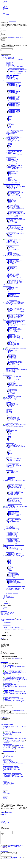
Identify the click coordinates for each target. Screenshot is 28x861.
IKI (9, 118)
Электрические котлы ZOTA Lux (15, 279)
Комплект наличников (13, 407)
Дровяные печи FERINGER (14, 85)
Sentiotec (10, 453)
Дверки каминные (12, 355)
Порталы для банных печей (14, 318)
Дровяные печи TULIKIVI (14, 95)
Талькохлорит (11, 392)
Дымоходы (11, 665)
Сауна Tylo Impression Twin (14, 574)
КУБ (9, 145)
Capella (9, 559)
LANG (9, 120)
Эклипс (10, 177)
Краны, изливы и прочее (13, 523)
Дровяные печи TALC (13, 93)
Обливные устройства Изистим (15, 445)
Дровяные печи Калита (13, 105)
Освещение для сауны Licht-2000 (15, 492)
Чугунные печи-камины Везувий (15, 165)
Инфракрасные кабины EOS (14, 581)
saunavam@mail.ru (20, 805)
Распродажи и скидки (8, 598)
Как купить (5, 8)
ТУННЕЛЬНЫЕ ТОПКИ (14, 191)
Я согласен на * (13, 710)
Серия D (10, 141)
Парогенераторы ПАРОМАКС (15, 516)
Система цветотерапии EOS (14, 502)
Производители (6, 6)
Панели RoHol (11, 384)
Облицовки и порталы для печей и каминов (13, 676)
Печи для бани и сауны (19, 666)
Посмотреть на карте (7, 812)
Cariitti (9, 437)
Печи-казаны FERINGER (14, 331)
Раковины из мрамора (13, 522)
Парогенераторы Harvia (13, 509)
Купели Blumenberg (12, 472)
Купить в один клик (15, 846)
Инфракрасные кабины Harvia (15, 582)
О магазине (5, 2)
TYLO (9, 126)
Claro (9, 560)
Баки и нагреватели (12, 134)
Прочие (10, 441)
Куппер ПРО (11, 263)
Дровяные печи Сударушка (14, 107)
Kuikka (9, 562)
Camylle (10, 459)
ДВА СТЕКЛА (11, 188)
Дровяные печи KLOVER (14, 92)
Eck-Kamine (11, 199)
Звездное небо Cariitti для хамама (15, 498)
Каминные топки (16, 669)
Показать (5, 607)
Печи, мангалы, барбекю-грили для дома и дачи (13, 678)
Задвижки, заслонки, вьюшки (14, 361)
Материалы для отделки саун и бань (11, 767)
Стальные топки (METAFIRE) (15, 230)
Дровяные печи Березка (13, 97)
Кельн (9, 174)
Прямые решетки (12, 291)
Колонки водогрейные (13, 136)
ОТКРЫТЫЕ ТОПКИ (13, 194)
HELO (9, 117)
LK (9, 447)
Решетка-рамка (11, 295)
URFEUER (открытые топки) (14, 204)
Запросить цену (12, 858)
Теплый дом (11, 247)
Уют (9, 248)
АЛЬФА (10, 234)
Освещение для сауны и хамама (10, 771)
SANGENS (10, 121)
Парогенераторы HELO (13, 512)
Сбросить (5, 608)
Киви (9, 148)
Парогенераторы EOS (13, 513)
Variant (9, 569)
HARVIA (10, 116)
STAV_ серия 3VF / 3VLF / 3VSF (15, 227)
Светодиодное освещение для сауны (16, 485)
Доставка (5, 9)
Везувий (10, 129)
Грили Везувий (11, 342)
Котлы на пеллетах (5, 614)
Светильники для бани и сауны (15, 484)
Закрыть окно (4, 47)
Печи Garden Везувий (13, 325)
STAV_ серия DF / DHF (13, 223)
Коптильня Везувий (12, 327)
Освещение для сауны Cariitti (14, 487)
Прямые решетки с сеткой (14, 293)
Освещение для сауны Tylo (14, 494)
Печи (9, 351)
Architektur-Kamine (12, 198)
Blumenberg (10, 431)
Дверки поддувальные (13, 357)
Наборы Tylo (11, 478)
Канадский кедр (11, 381)
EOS (9, 114)
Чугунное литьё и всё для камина (10, 766)
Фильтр (2, 638)
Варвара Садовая (12, 330)
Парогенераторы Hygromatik (14, 514)
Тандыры (10, 341)
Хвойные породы (12, 383)
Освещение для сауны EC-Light (15, 493)
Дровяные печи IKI (12, 90)
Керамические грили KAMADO (15, 338)
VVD (9, 127)
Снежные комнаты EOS (13, 554)
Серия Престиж (11, 406)
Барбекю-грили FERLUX (14, 335)
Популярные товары (7, 596)
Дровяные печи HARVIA (14, 89)
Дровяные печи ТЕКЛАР (14, 109)
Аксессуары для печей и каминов (10, 762)
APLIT (9, 146)
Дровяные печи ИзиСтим (14, 104)
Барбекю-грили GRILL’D (14, 336)
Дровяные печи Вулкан (13, 100)
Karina (9, 119)
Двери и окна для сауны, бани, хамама (11, 769)
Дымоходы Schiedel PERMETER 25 (16, 66)
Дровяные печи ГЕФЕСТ (14, 102)
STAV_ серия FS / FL (13, 221)
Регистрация (6, 14)
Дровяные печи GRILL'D (14, 87)
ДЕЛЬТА (10, 236)
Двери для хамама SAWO (14, 419)
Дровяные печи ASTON (13, 83)
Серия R (10, 144)
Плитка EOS (11, 395)
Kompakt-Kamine (12, 200)
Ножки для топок (12, 232)
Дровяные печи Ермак (13, 103)
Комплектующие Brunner (13, 205)
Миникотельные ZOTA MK (14, 277)
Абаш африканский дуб (13, 379)
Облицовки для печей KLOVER (15, 315)
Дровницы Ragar (12, 298)
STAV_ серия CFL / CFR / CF (14, 225)
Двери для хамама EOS (13, 417)
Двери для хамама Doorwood (14, 416)
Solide (9, 568)
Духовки (10, 365)
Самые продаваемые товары (7, 724)
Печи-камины (13, 667)
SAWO (9, 123)
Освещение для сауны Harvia (14, 491)
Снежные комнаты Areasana (14, 553)
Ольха (9, 378)
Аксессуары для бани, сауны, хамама (11, 770)
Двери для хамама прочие (14, 422)
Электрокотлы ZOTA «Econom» (15, 282)
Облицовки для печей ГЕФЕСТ (15, 317)
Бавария (10, 172)
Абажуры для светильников (14, 486)
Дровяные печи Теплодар (14, 110)
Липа (9, 377)
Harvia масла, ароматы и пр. (14, 460)
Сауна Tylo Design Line (13, 575)
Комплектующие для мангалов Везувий (17, 324)
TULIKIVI (10, 125)
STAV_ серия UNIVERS (13, 222)
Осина (9, 388)
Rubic (9, 565)
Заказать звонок (12, 21)
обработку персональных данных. (15, 37)
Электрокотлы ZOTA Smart (14, 280)
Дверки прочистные (12, 358)
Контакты (5, 11)
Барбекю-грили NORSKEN (14, 337)
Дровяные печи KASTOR (14, 91)
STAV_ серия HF (12, 226)
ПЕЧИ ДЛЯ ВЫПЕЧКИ (13, 206)
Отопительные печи (17, 670)
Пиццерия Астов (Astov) (13, 344)
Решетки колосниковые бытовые (15, 362)
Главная (5, 1)
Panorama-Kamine (12, 201)
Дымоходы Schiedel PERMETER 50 (16, 68)
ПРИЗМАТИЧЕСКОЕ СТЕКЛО (15, 192)
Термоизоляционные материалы (10, 685)
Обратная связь (4, 821)
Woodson (10, 440)
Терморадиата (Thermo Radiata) (15, 385)
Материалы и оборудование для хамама (15, 694)
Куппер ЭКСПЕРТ (12, 268)
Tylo (9, 432)
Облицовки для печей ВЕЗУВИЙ (15, 316)
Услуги (4, 7)
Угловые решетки (12, 294)
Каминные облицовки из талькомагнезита (17, 307)
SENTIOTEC (11, 124)
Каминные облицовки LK (14, 305)
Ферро (9, 147)
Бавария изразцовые (12, 173)
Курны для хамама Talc (13, 521)
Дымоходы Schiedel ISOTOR (14, 73)
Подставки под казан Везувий (15, 329)
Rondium (10, 563)
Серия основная (11, 405)
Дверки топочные (12, 356)
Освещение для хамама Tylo (14, 500)
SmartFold (10, 567)
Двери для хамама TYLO (13, 420)
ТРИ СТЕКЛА (11, 189)
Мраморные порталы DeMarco (15, 308)
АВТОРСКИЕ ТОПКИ (13, 193)
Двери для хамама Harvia (13, 418)
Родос (9, 178)
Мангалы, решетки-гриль (14, 352)
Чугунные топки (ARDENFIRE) (15, 229)
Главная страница (4, 662)
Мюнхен (10, 175)
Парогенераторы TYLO (13, 511)
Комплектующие (12, 270)
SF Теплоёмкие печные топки (15, 212)
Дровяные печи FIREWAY (14, 86)
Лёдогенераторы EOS (13, 548)
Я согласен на (13, 37)
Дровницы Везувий (12, 300)
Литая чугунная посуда (13, 364)
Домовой (10, 246)
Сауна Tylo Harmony (12, 572)
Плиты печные (11, 354)
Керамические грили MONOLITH (16, 339)
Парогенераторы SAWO (13, 515)
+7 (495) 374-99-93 (5, 21)
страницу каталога (16, 658)
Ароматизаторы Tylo (13, 461)
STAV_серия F (11, 220)
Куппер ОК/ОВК (12, 262)
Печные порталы (12, 359)
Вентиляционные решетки (14, 296)
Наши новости (4, 611)
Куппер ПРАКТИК (12, 266)
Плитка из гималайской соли (14, 396)
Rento (9, 436)
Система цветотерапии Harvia (15, 504)
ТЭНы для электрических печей (15, 130)
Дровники (10, 289)
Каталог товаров (4, 55)
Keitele (9, 561)
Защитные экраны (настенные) (15, 290)
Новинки (5, 595)
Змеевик (10, 391)
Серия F (10, 143)
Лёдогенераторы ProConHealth (15, 549)
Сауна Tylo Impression (13, 573)
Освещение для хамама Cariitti (15, 497)
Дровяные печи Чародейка (14, 111)
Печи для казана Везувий (14, 328)
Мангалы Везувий (12, 323)
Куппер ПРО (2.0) (12, 264)
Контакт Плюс (11, 499)
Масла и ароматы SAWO (13, 463)
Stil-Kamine (10, 202)
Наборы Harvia (11, 477)
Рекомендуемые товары (8, 597)
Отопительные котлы (18, 671)
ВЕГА (9, 235)
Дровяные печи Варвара (13, 98)
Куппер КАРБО (11, 267)
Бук (9, 386)
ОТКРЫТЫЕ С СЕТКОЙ (14, 195)
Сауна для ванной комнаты (7, 613)
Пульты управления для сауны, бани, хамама (15, 696)
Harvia (9, 434)
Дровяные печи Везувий (13, 99)
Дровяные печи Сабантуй (14, 106)
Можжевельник (11, 382)
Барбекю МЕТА (11, 334)
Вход (4, 13)
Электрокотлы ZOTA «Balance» (15, 281)
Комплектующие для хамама (14, 519)
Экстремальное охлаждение (9, 775)
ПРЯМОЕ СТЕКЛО (12, 187)
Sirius (9, 566)
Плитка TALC (11, 393)
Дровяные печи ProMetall (14, 96)
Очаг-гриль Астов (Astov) (14, 343)
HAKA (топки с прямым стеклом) (15, 211)
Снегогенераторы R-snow (14, 550)
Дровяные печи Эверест (13, 112)
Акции (4, 5)
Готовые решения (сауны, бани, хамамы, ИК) (13, 701)
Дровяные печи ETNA (13, 84)
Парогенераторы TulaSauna (14, 518)
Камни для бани (11, 363)
